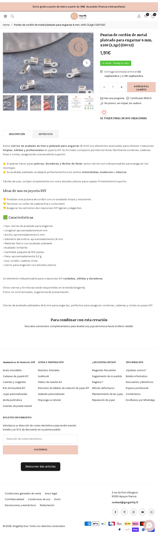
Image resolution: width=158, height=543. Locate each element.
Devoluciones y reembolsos (20, 505)
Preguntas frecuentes (104, 370)
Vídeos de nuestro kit (50, 382)
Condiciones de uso (39, 499)
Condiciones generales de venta (23, 493)
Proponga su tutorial (49, 400)
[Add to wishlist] (104, 112)
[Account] (138, 16)
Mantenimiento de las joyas (107, 394)
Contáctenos (133, 394)
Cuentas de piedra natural (17, 406)
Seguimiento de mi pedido (107, 376)
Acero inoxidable (12, 370)
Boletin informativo (137, 376)
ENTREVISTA (46, 134)
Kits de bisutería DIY (14, 388)
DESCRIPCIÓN (17, 134)
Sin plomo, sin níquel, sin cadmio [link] (122, 103)
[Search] (12, 16)
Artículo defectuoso (103, 388)
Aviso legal (51, 493)
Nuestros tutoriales (49, 370)
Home (6, 24)
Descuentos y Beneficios (140, 382)
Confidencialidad (14, 499)
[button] (87, 63)
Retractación (47, 505)
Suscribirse (40, 449)
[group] (48, 63)
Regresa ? (97, 382)
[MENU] (5, 16)
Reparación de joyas (103, 400)
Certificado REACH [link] (140, 98)
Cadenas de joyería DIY (16, 376)
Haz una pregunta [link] (114, 98)
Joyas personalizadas (15, 394)
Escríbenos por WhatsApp (140, 400)
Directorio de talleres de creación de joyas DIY (63, 388)
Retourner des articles (40, 466)
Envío (57, 499)
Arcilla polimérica (12, 400)
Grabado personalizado (51, 394)
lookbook (43, 376)
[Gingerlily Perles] (79, 15)
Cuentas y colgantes (14, 382)
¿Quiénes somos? (136, 370)
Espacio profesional (137, 388)
